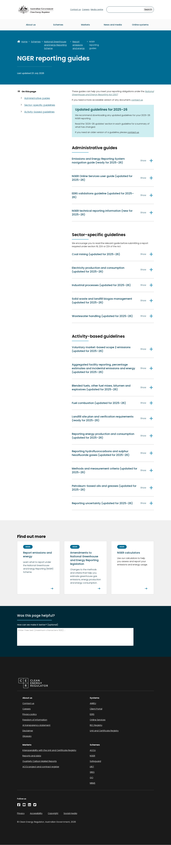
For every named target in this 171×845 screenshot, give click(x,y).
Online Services (97, 719)
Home (24, 41)
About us (31, 24)
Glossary (27, 736)
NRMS (92, 783)
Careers (86, 9)
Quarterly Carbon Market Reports (39, 761)
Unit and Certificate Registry (104, 730)
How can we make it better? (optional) (37, 624)
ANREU (93, 703)
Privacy (21, 813)
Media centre (97, 9)
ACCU (93, 750)
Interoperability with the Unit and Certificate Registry (49, 750)
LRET (92, 766)
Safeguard (95, 761)
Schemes (58, 24)
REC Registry (96, 725)
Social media (70, 813)
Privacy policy (29, 714)
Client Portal (96, 708)
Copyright (53, 813)
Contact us (75, 9)
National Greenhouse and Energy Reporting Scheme (55, 45)
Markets (85, 24)
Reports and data (31, 755)
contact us (137, 99)
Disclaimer (27, 730)
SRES (92, 772)
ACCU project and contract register (40, 766)
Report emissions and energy (79, 45)
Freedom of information (34, 719)
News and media (113, 24)
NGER (92, 755)
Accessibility (36, 813)
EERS (92, 714)
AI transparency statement (36, 725)
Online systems (140, 24)
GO (91, 777)
